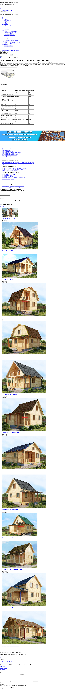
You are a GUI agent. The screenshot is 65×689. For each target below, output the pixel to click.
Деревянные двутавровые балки (10, 32)
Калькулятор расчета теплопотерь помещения (10, 154)
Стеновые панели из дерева (9, 34)
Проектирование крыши (8, 46)
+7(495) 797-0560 (3, 661)
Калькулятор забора (5, 157)
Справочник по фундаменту (9, 26)
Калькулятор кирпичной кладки (8, 148)
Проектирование (5, 44)
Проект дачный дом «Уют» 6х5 (9, 279)
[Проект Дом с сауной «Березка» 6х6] (20, 248)
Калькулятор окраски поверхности (8, 151)
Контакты (6, 19)
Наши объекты (5, 48)
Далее (4, 206)
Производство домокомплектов (9, 35)
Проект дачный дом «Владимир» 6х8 (10, 432)
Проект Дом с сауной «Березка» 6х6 (10, 250)
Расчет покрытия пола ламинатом (8, 181)
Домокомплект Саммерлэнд (8, 218)
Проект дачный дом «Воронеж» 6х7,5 (10, 356)
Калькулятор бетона (5, 147)
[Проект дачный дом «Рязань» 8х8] (24, 605)
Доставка (6, 22)
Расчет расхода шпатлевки (7, 175)
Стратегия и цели (7, 20)
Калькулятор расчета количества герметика (9, 155)
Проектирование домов (8, 45)
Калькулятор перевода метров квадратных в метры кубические (13, 186)
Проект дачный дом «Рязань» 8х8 (9, 607)
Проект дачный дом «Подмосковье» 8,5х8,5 (12, 569)
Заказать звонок (3, 11)
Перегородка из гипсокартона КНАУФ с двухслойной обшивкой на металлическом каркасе (18, 163)
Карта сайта (2, 669)
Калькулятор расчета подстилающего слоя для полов (11, 153)
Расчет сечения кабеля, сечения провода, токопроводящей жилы (13, 177)
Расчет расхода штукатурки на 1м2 (8, 179)
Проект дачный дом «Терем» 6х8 (9, 394)
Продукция (4, 30)
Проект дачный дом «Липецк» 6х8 (10, 509)
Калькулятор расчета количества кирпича (9, 149)
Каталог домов (7, 27)
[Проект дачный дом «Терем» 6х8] (24, 392)
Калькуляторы (6, 29)
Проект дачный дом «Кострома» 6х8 (10, 537)
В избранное (2, 688)
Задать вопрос (2, 670)
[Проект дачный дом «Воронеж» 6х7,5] (24, 354)
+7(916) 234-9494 (9, 661)
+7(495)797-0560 (3, 10)
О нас (3, 18)
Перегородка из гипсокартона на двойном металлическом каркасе (13, 164)
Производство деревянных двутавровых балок (12, 42)
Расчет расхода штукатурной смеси (8, 174)
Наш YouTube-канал (3, 668)
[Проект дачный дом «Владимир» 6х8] (24, 430)
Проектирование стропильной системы (11, 40)
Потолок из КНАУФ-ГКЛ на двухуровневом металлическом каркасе (14, 168)
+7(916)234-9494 (9, 10)
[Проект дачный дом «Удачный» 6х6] (24, 315)
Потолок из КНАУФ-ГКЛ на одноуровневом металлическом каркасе (14, 169)
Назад (1, 206)
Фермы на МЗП (5, 38)
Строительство (5, 24)
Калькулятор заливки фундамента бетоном (9, 156)
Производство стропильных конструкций (11, 31)
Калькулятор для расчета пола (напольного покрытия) (11, 152)
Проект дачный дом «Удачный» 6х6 (10, 317)
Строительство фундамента (9, 25)
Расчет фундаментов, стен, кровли (8, 178)
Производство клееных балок (9, 33)
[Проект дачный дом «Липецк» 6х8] (24, 507)
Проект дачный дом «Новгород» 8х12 (10, 646)
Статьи (5, 28)
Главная (3, 17)
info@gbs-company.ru (4, 8)
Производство (6, 21)
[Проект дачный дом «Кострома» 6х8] (19, 535)
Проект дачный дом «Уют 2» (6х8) (10, 470)
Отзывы (5, 23)
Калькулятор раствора (6, 150)
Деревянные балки (5, 41)
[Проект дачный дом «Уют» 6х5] (19, 277)
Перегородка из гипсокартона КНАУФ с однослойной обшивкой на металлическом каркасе (18, 162)
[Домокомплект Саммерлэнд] (10, 216)
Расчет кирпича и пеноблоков (7, 176)
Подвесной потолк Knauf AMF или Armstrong (10, 170)
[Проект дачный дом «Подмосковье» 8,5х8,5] (19, 567)
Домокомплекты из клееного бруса (12, 37)
